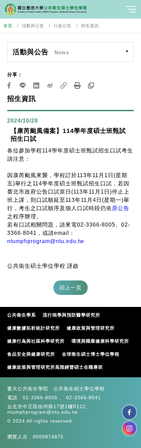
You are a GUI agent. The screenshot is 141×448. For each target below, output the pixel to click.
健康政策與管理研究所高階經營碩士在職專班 (55, 367)
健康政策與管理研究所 (91, 328)
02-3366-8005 (40, 397)
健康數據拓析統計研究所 (33, 328)
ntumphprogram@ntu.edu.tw (45, 241)
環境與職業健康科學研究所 (100, 341)
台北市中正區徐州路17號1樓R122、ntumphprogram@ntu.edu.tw (49, 409)
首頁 (7, 25)
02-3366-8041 (83, 397)
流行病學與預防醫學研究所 (71, 315)
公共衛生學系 (21, 315)
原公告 (120, 208)
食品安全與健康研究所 (31, 354)
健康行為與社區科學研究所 (36, 341)
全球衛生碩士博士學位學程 (90, 354)
